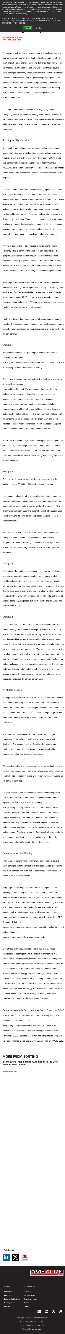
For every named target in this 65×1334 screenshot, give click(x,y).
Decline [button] (39, 28)
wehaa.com (36, 1329)
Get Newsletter (29, 1295)
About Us (7, 1295)
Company (7, 1286)
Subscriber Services (31, 1286)
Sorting (30, 1057)
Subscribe (28, 1292)
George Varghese (14, 37)
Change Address (30, 1299)
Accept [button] (28, 28)
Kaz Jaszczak (14, 40)
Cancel (26, 1307)
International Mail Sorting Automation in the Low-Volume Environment (30, 1063)
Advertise (8, 1292)
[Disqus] (33, 1116)
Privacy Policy (21, 13)
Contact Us (8, 1307)
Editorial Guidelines (12, 1299)
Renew (26, 1303)
